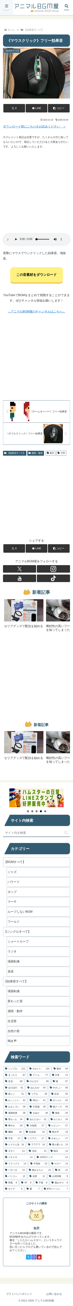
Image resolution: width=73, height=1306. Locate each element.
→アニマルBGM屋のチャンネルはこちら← (36, 311)
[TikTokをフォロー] (53, 578)
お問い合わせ (54, 1293)
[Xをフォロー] (19, 569)
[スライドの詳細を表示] (36, 797)
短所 (36, 1228)
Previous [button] (14, 797)
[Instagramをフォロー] (53, 569)
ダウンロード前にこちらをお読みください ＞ (34, 126)
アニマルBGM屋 (36, 7)
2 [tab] (32, 811)
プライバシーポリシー (19, 1293)
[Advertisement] (36, 191)
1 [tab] (28, 811)
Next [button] (59, 797)
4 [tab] (41, 811)
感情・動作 (37, 453)
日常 (63, 453)
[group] (23, 617)
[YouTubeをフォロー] (19, 578)
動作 (52, 453)
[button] (59, 108)
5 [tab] (45, 811)
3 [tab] (37, 811)
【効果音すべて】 (16, 453)
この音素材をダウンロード (36, 275)
